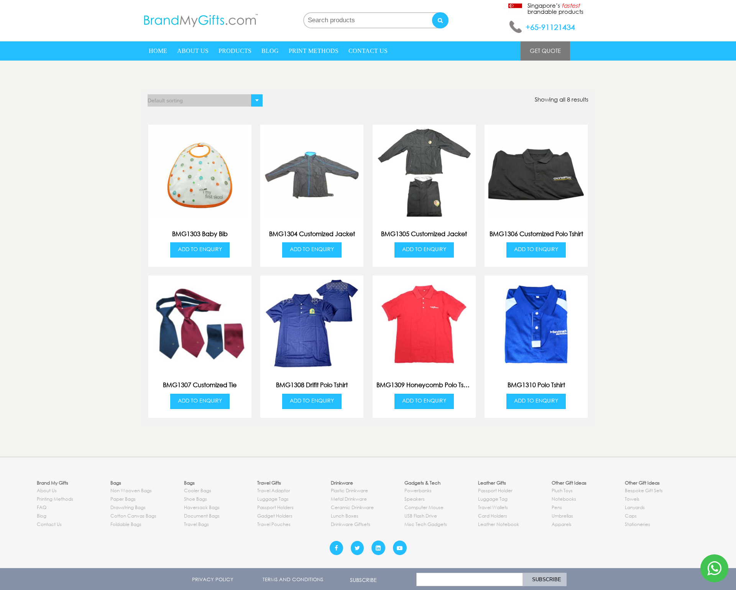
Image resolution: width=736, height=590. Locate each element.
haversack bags (202, 507)
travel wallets (493, 507)
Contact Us (368, 51)
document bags (202, 516)
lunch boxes (344, 516)
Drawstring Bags (128, 507)
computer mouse (424, 507)
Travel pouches (274, 524)
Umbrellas (562, 516)
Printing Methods (55, 499)
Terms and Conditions (293, 579)
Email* (468, 579)
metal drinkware (349, 499)
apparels (562, 524)
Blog (270, 51)
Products (235, 51)
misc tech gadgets (425, 524)
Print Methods (313, 51)
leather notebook (498, 524)
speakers (414, 499)
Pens (557, 507)
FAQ (41, 507)
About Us (193, 51)
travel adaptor (273, 490)
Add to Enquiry (200, 249)
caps (631, 516)
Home (158, 51)
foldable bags (125, 524)
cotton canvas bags (133, 516)
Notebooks (564, 499)
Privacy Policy (212, 579)
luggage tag (493, 499)
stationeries (637, 524)
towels (632, 499)
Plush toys (562, 490)
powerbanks (418, 490)
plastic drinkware (349, 490)
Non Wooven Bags (131, 490)
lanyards (635, 507)
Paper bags (123, 499)
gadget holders (274, 516)
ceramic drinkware (352, 507)
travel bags (196, 524)
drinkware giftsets (350, 524)
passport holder (495, 490)
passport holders (275, 507)
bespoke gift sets (644, 490)
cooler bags (197, 490)
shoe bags (195, 499)
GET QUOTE (545, 50)
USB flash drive (420, 516)
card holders (492, 516)
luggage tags (273, 499)
